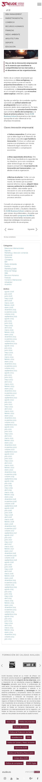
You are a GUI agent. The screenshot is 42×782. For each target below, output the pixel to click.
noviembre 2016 (10, 555)
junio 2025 (8, 323)
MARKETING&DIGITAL (14, 18)
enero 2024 (9, 361)
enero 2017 (9, 551)
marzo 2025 (9, 330)
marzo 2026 (9, 303)
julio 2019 (8, 483)
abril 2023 (8, 382)
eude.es (6, 772)
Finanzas (8, 278)
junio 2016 (8, 567)
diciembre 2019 (10, 472)
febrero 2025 (9, 332)
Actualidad (8, 282)
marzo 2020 (9, 465)
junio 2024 (8, 350)
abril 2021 (8, 436)
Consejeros (9, 260)
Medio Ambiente (11, 264)
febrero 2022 (9, 413)
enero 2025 (9, 334)
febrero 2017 (9, 549)
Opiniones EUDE (21, 748)
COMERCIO (10, 22)
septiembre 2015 (11, 587)
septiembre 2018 (11, 506)
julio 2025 (8, 321)
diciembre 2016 (10, 553)
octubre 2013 (9, 637)
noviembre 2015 (10, 583)
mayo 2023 (9, 380)
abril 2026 (8, 301)
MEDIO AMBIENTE (12, 34)
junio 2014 (8, 621)
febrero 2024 (9, 359)
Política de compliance (14, 763)
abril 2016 (8, 571)
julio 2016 (8, 564)
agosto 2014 (9, 616)
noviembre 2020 (11, 447)
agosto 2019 (9, 481)
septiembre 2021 (11, 425)
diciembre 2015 (10, 580)
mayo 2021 (9, 434)
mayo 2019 (9, 488)
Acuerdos (8, 284)
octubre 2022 (9, 395)
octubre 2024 (9, 341)
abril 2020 (8, 463)
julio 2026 (8, 294)
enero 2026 (9, 307)
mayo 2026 (9, 298)
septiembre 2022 (11, 398)
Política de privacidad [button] (27, 722)
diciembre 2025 (10, 310)
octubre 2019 (9, 477)
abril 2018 (8, 517)
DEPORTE (9, 43)
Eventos (7, 266)
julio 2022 (8, 402)
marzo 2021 (9, 438)
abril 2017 (8, 544)
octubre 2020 (10, 449)
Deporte (8, 250)
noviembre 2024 (11, 339)
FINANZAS (9, 30)
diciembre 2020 (10, 445)
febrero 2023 (9, 386)
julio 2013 (8, 639)
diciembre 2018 (10, 499)
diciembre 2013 (10, 634)
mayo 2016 (9, 569)
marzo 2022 (9, 411)
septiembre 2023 (11, 370)
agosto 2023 (9, 373)
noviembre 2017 (10, 528)
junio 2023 (8, 377)
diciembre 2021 (10, 418)
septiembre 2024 (11, 343)
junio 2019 (8, 486)
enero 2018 (9, 524)
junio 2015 (8, 594)
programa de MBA (25, 215)
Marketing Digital (11, 269)
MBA (6, 273)
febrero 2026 (9, 305)
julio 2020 (8, 456)
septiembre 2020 (11, 452)
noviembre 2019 (10, 474)
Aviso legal (11, 722)
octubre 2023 (9, 368)
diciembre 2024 (10, 337)
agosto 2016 (9, 562)
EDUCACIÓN (10, 47)
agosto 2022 (9, 400)
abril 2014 (8, 625)
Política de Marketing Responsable (21, 753)
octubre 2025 (9, 314)
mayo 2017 (9, 542)
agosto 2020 (9, 454)
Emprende (8, 255)
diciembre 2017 (10, 526)
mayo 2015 (9, 596)
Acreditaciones (17, 737)
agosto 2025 (9, 319)
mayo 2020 (9, 461)
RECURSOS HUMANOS (14, 26)
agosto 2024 (9, 346)
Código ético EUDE (21, 758)
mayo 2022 (9, 407)
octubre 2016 (9, 558)
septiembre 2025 (11, 316)
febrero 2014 (9, 630)
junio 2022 (8, 404)
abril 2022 (8, 409)
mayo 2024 (9, 352)
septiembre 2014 (11, 614)
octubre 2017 (9, 531)
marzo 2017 (9, 546)
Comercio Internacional (13, 280)
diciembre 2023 (10, 364)
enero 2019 (9, 497)
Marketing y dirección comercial (16, 253)
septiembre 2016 (11, 560)
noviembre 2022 (11, 393)
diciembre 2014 (10, 607)
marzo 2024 (9, 357)
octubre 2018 (9, 504)
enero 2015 (9, 605)
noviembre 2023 (11, 366)
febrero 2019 (9, 495)
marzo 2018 (9, 519)
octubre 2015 (9, 585)
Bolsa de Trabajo (11, 271)
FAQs (28, 737)
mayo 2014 (9, 623)
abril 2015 (8, 598)
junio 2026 (8, 296)
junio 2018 (8, 513)
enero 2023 (9, 389)
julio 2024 (8, 348)
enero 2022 (9, 416)
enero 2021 (9, 443)
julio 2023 (8, 375)
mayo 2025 (9, 325)
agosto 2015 (9, 589)
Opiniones (8, 257)
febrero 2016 (9, 576)
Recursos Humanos (12, 275)
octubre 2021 (9, 422)
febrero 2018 (9, 522)
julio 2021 (8, 429)
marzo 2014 (9, 628)
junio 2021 (8, 431)
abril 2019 (8, 490)
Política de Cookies (21, 727)
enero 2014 (9, 632)
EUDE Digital (31, 763)
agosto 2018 (9, 508)
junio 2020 (8, 458)
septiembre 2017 (11, 533)
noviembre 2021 (10, 420)
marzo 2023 (9, 384)
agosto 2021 (9, 427)
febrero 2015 (9, 603)
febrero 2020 (9, 467)
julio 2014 (8, 619)
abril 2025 (8, 328)
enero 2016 (9, 578)
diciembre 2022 (10, 391)
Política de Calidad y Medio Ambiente (21, 742)
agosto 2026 (9, 292)
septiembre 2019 (11, 479)
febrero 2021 (9, 440)
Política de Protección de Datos (21, 732)
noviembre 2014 (10, 610)
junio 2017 (8, 540)
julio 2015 (8, 592)
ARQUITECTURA (12, 38)
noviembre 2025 (10, 312)
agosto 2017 (9, 535)
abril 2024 (8, 355)
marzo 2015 (9, 601)
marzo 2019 (9, 492)
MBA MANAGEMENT (13, 14)
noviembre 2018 (10, 501)
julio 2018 (8, 510)
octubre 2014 (9, 612)
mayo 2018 (9, 515)
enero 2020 (9, 470)
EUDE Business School (15, 211)
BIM (6, 262)
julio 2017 (8, 537)
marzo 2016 (9, 573)
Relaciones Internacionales (14, 248)
